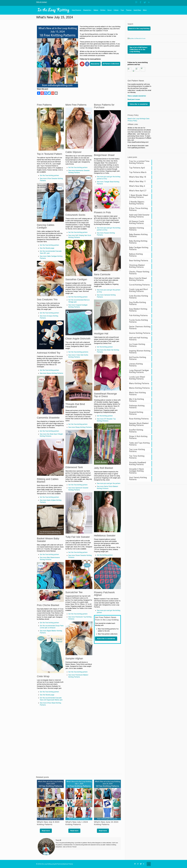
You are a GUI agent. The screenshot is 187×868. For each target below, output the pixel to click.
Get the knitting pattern (105, 347)
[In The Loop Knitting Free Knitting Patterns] (53, 10)
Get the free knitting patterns (78, 352)
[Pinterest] (136, 2)
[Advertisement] (100, 82)
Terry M (58, 840)
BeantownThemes (68, 864)
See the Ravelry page (47, 248)
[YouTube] (149, 2)
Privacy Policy (133, 115)
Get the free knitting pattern (49, 175)
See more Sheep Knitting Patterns (80, 427)
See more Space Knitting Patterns (51, 373)
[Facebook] (140, 2)
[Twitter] (144, 2)
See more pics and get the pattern (108, 483)
